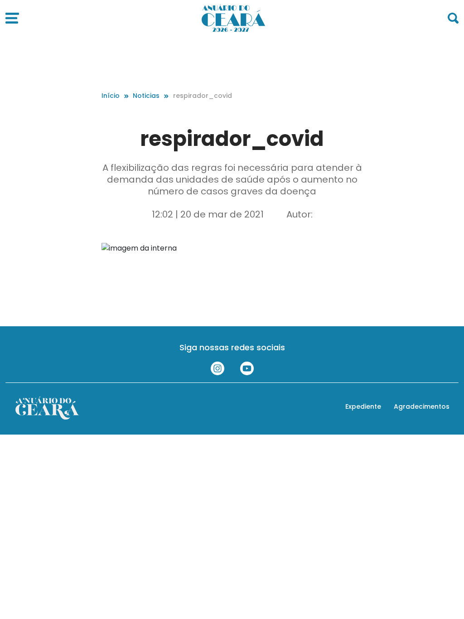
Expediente (363, 406)
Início (111, 95)
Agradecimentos (422, 406)
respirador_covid (202, 95)
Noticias (146, 95)
